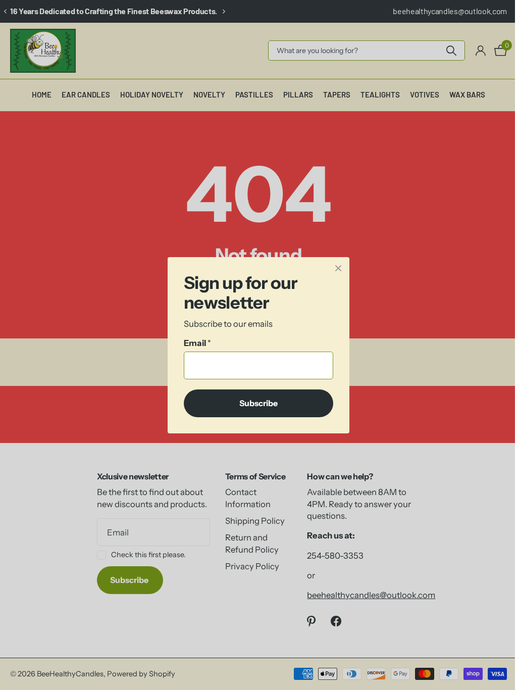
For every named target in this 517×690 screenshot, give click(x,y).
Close (335, 268)
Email (194, 343)
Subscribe (255, 403)
